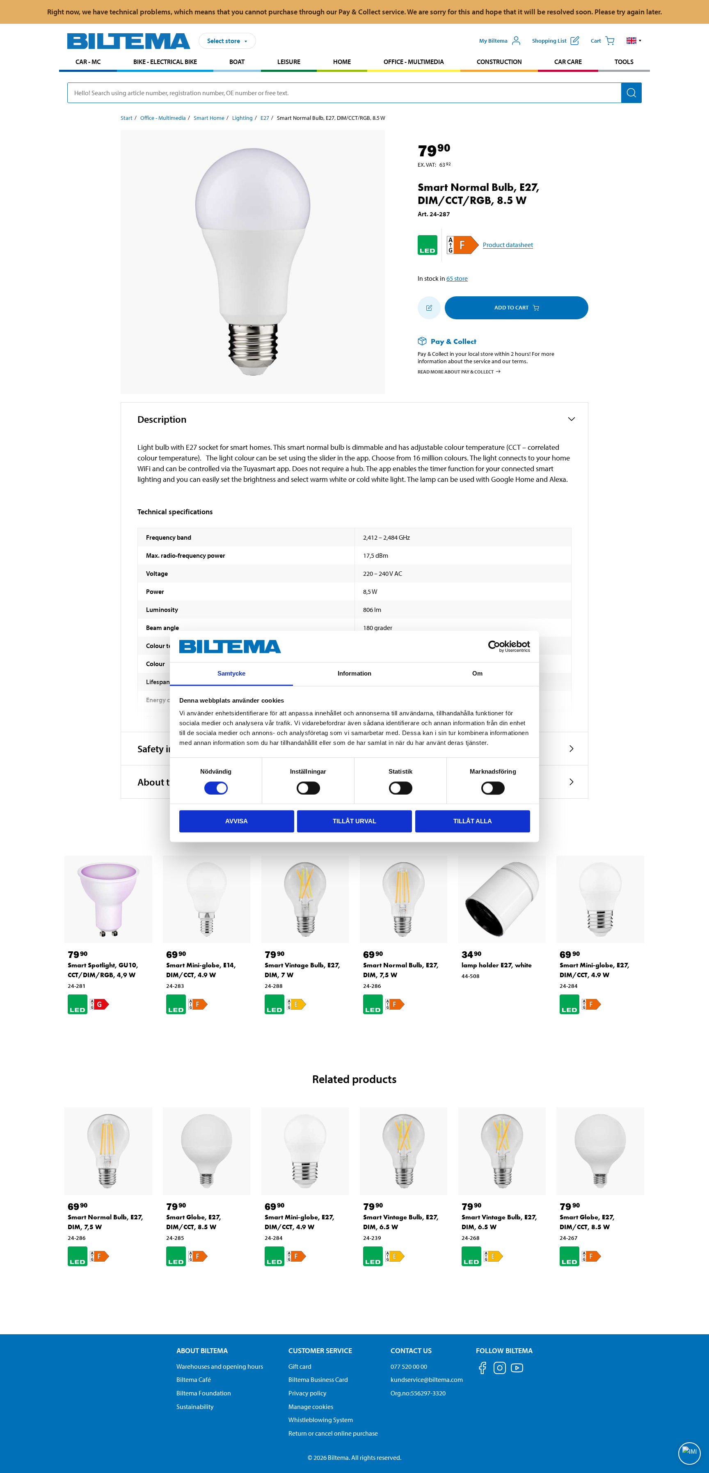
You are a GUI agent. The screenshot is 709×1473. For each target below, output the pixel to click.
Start (127, 117)
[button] (634, 40)
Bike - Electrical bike (165, 61)
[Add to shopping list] (429, 307)
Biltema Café (193, 1379)
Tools (624, 61)
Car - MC (88, 61)
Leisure (288, 61)
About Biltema (202, 1350)
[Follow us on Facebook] (482, 1369)
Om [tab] (477, 673)
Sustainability (195, 1406)
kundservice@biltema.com (427, 1379)
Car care (568, 61)
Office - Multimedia (414, 61)
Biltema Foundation (203, 1393)
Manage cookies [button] (310, 1406)
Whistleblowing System (320, 1420)
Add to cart (511, 307)
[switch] (308, 788)
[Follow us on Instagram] (499, 1369)
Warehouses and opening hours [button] (219, 1366)
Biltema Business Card (318, 1379)
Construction (499, 61)
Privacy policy (307, 1393)
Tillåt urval (354, 821)
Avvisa (236, 821)
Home (342, 61)
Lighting (242, 117)
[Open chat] (689, 1453)
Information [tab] (354, 673)
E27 (265, 117)
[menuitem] (88, 62)
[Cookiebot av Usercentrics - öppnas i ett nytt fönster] (494, 646)
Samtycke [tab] (231, 673)
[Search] (631, 92)
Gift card (299, 1366)
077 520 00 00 (409, 1366)
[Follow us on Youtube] (517, 1372)
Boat (237, 61)
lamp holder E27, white (497, 965)
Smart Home (209, 117)
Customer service (320, 1350)
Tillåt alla (472, 821)
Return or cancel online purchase (333, 1433)
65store (457, 278)
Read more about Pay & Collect (456, 372)
